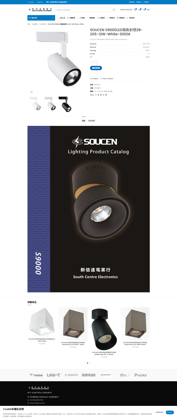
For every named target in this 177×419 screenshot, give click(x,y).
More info (159, 412)
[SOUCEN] (71, 375)
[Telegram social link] (106, 94)
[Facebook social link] (96, 94)
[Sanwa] (88, 375)
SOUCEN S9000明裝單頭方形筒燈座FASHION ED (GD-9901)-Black (135, 344)
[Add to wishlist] (54, 310)
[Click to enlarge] (31, 91)
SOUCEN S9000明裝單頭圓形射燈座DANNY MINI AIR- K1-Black (104, 353)
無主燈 (110, 91)
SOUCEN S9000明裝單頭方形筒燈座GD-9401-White (42, 340)
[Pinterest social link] (101, 94)
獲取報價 (96, 68)
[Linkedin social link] (103, 94)
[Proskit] (140, 375)
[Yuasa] (36, 375)
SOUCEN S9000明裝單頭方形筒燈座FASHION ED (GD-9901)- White (73, 344)
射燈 (105, 91)
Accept (169, 412)
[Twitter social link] (98, 94)
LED (95, 91)
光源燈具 (35, 24)
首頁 (28, 24)
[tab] (83, 120)
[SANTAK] (106, 375)
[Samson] (123, 375)
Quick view (54, 315)
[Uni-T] (53, 375)
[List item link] (88, 400)
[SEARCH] (113, 9)
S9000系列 (42, 24)
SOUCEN (100, 91)
